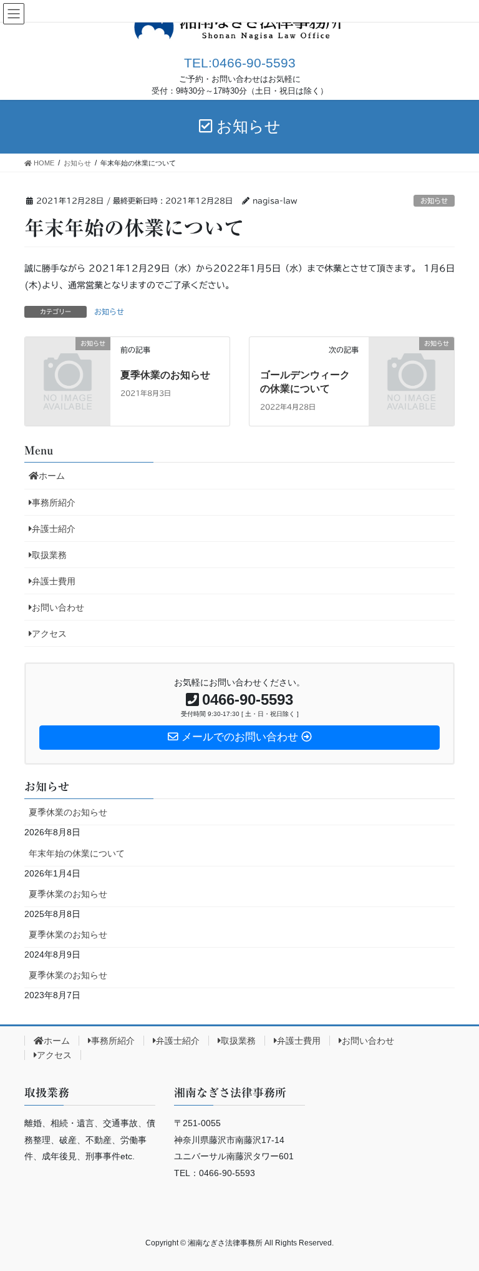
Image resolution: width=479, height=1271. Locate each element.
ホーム (52, 476)
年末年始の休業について (77, 853)
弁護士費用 (53, 581)
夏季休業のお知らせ (165, 375)
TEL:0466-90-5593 (240, 63)
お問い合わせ (58, 607)
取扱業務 (49, 555)
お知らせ (434, 200)
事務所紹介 (53, 503)
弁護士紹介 (53, 529)
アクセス (49, 634)
